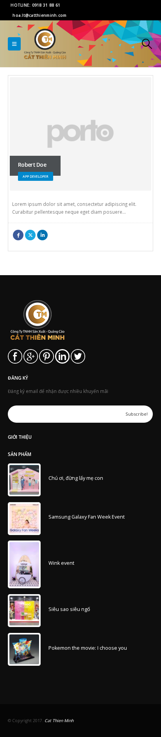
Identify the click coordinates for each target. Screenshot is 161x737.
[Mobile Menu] (14, 43)
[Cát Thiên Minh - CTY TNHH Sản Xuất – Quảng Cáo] (44, 43)
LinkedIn (42, 235)
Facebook (18, 235)
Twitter (30, 235)
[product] (24, 479)
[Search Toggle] (147, 44)
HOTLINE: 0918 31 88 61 (35, 5)
